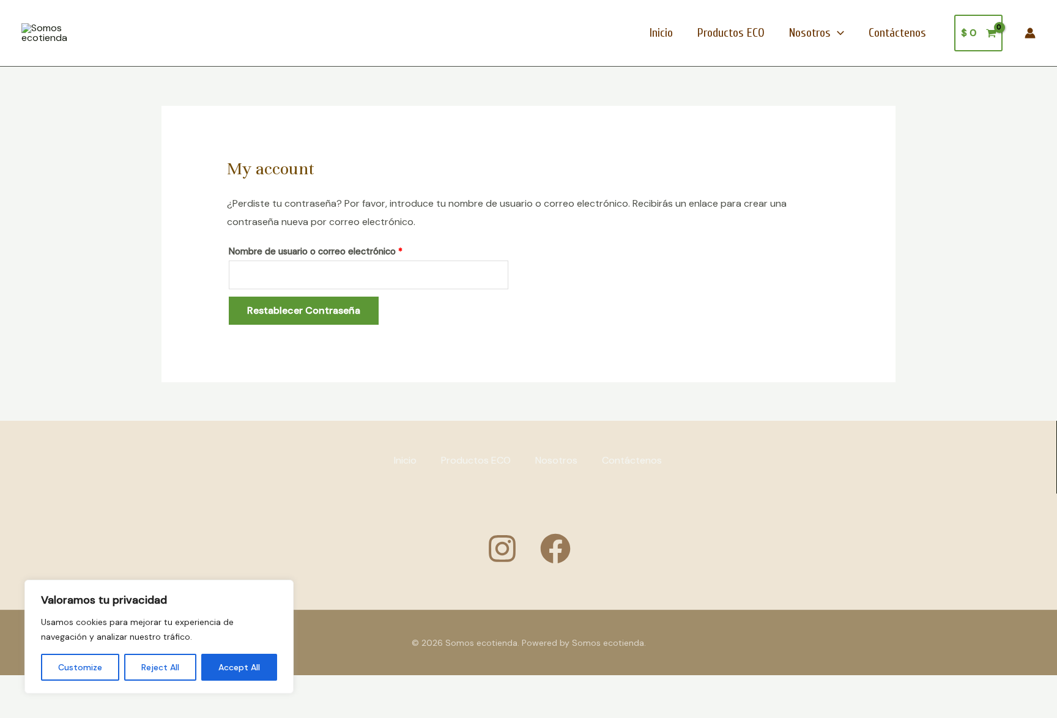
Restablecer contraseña (303, 310)
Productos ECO (731, 33)
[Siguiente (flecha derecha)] (57, 709)
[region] (159, 637)
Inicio (661, 33)
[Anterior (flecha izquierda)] (18, 709)
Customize (80, 667)
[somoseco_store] (502, 548)
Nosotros (810, 33)
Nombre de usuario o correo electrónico (338, 250)
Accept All (239, 667)
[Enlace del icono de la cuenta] (1030, 33)
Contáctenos (897, 33)
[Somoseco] (555, 548)
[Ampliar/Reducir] (18, 687)
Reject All (160, 667)
